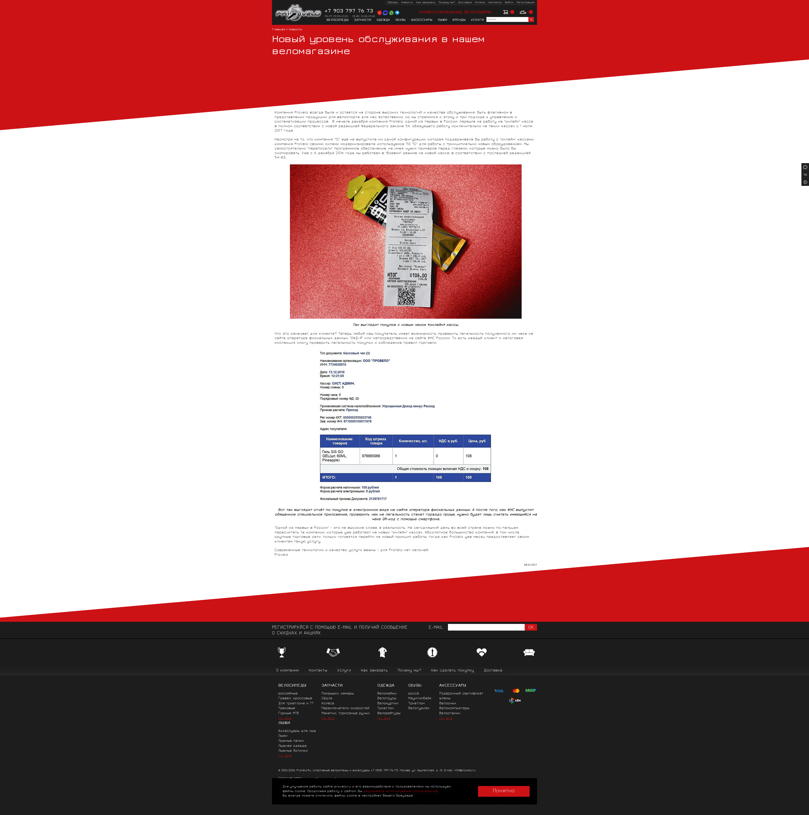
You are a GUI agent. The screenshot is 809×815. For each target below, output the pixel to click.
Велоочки (447, 703)
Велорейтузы (388, 713)
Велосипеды (338, 20)
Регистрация (525, 2)
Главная (278, 30)
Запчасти (362, 20)
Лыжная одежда (292, 746)
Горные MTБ (288, 713)
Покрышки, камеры (337, 693)
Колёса (327, 703)
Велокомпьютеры (454, 708)
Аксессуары (421, 20)
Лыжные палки (291, 741)
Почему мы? (447, 2)
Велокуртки (387, 703)
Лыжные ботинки (293, 751)
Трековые (286, 708)
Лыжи (442, 20)
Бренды (459, 20)
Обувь (400, 20)
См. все (284, 718)
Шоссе (413, 693)
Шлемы (444, 698)
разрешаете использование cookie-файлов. (401, 791)
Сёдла (326, 698)
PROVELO (298, 13)
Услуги (477, 20)
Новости (407, 2)
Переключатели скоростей (345, 708)
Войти (509, 2)
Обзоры (392, 2)
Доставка (465, 2)
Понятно (504, 791)
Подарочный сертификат (461, 693)
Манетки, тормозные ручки (345, 713)
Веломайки (386, 693)
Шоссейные (288, 693)
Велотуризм (418, 708)
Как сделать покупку (452, 670)
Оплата (480, 2)
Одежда (383, 20)
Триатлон (385, 708)
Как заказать (425, 2)
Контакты (495, 2)
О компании (287, 670)
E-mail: (436, 628)
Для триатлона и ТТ (296, 703)
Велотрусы (386, 698)
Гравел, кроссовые (295, 698)
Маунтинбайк (419, 698)
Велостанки (449, 713)
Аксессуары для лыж (297, 731)
